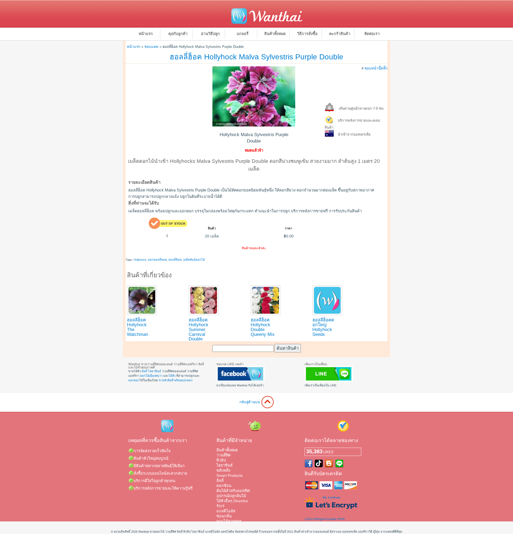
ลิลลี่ (144, 371)
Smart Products (229, 475)
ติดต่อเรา (372, 34)
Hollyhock (140, 259)
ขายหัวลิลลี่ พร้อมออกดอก (176, 380)
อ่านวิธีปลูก (210, 34)
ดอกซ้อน (223, 485)
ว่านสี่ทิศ (223, 455)
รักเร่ (220, 506)
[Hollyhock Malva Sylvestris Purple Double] (253, 125)
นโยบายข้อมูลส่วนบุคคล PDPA (325, 519)
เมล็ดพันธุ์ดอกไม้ (194, 259)
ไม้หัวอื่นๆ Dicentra (232, 501)
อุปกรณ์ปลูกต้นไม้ (231, 496)
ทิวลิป (221, 460)
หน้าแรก (146, 34)
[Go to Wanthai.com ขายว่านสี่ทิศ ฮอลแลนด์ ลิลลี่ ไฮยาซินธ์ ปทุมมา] (267, 23)
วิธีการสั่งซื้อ (307, 34)
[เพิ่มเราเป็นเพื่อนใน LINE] (329, 380)
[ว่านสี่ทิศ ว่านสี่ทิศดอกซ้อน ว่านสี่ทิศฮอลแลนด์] (240, 380)
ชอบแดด (151, 47)
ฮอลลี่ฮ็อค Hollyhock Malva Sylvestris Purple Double (256, 57)
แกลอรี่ (242, 34)
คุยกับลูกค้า (178, 34)
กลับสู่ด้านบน (250, 402)
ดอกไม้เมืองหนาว (151, 375)
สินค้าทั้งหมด (275, 34)
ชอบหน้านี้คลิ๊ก (375, 68)
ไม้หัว (172, 375)
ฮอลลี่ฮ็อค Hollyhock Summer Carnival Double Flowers (198, 331)
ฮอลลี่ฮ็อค (174, 259)
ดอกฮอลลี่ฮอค (157, 259)
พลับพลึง (223, 470)
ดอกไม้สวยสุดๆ (229, 521)
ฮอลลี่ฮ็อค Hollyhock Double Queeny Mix (263, 327)
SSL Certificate (331, 497)
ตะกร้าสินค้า (339, 34)
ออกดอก (133, 380)
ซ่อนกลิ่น (224, 516)
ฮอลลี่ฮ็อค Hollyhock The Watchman (137, 327)
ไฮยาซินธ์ (154, 371)
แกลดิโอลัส (225, 511)
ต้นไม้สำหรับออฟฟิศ (233, 491)
